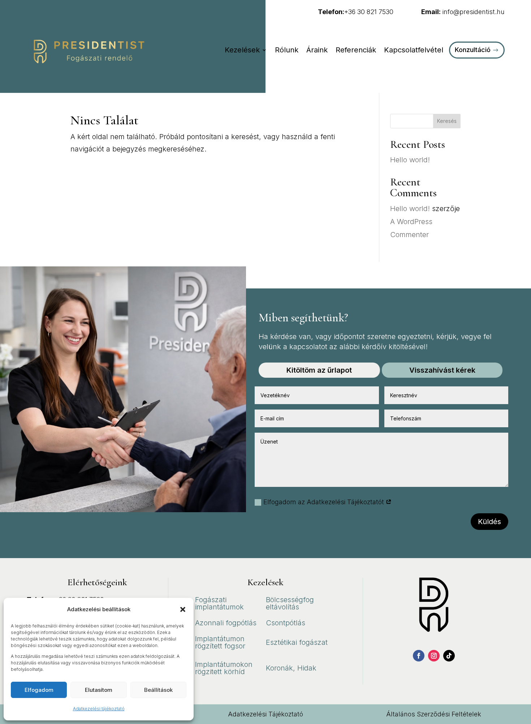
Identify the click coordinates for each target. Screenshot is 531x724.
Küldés (489, 521)
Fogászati (210, 599)
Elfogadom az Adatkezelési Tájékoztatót (324, 502)
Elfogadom (39, 689)
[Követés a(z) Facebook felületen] (418, 655)
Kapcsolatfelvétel (413, 50)
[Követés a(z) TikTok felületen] (449, 655)
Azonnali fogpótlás (225, 622)
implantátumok (219, 607)
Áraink (317, 50)
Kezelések (242, 50)
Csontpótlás (285, 622)
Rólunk (286, 50)
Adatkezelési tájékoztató (99, 708)
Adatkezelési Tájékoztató (265, 714)
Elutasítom (98, 689)
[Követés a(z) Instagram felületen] (434, 655)
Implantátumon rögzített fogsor (220, 642)
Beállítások (158, 689)
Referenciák (356, 50)
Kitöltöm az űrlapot (319, 370)
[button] (182, 609)
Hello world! (410, 159)
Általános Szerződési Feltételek (433, 714)
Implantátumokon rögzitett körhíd (223, 668)
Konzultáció (473, 49)
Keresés (447, 121)
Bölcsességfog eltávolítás (290, 603)
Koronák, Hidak (291, 668)
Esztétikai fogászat (297, 642)
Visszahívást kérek (442, 370)
